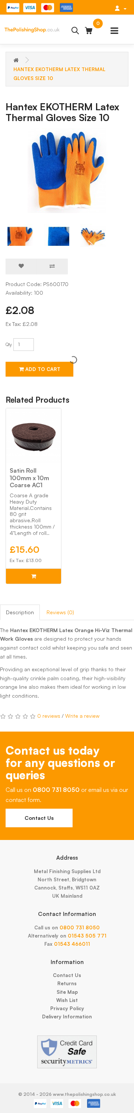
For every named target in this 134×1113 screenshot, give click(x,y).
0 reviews (48, 716)
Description (20, 612)
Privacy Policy (67, 1008)
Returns (67, 983)
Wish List (67, 1000)
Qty (9, 344)
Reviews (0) (60, 612)
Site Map (67, 992)
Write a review (82, 716)
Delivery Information (67, 1017)
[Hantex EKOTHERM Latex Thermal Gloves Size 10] (67, 171)
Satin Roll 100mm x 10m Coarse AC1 (29, 477)
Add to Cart (42, 369)
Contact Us (39, 818)
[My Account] (121, 8)
